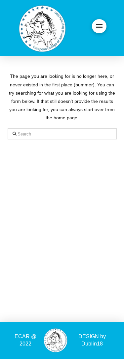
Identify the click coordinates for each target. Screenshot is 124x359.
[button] (99, 26)
